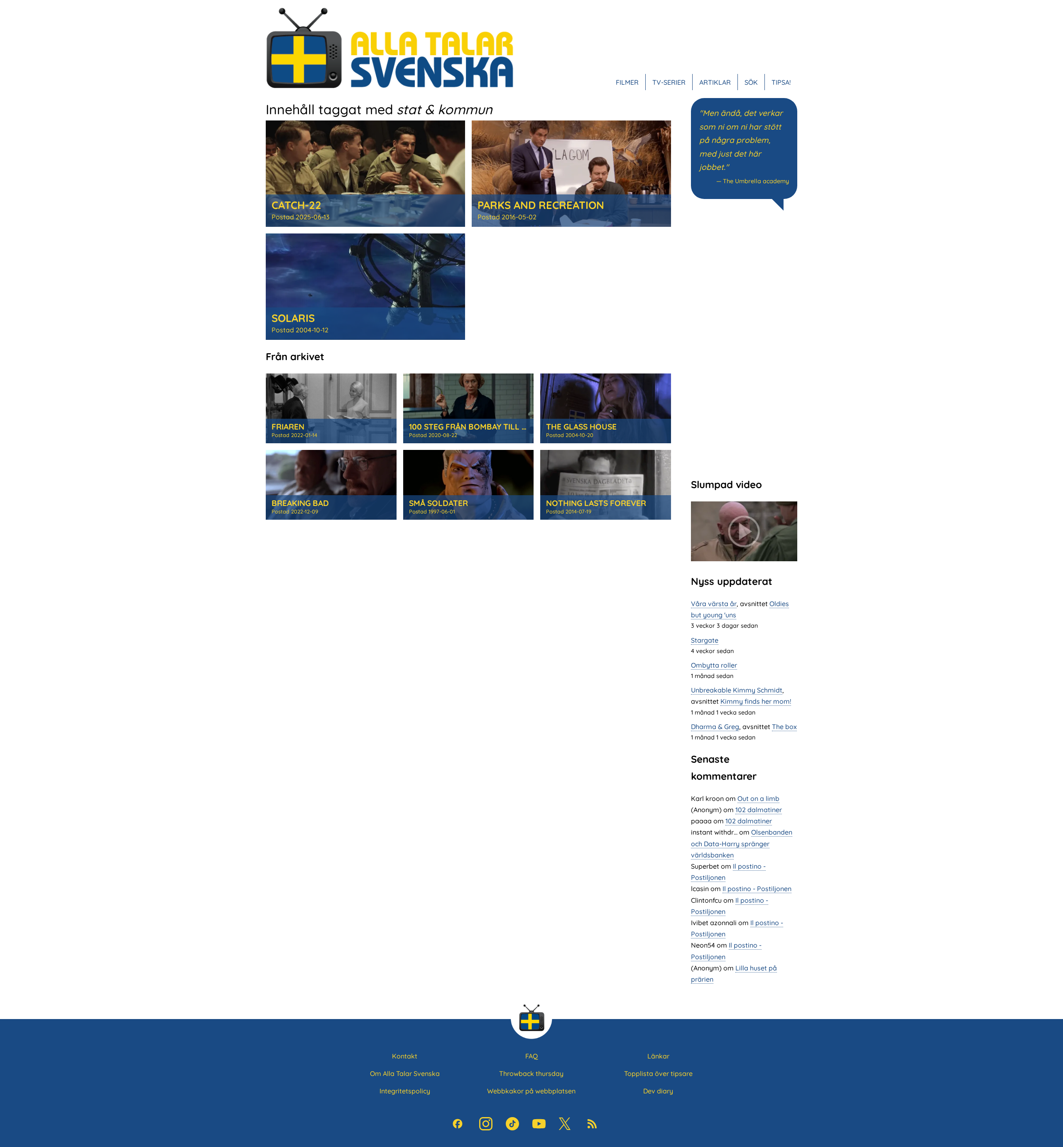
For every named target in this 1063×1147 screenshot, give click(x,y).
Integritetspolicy (405, 1091)
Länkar (658, 1056)
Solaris (293, 317)
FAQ (531, 1056)
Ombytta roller (714, 665)
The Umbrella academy (756, 181)
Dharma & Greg (715, 726)
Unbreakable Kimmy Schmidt (736, 690)
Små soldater (438, 503)
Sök (751, 82)
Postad (300, 217)
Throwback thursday (531, 1073)
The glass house (581, 427)
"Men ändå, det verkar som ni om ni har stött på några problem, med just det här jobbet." (741, 140)
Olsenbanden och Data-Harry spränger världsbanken (741, 843)
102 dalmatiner (758, 810)
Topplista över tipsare (658, 1073)
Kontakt (404, 1056)
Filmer (627, 82)
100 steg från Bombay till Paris (476, 427)
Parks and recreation (541, 204)
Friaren (288, 427)
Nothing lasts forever (596, 503)
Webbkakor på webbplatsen (531, 1091)
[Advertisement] (744, 343)
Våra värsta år (714, 603)
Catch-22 (296, 204)
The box (784, 726)
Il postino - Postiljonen (757, 888)
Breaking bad (300, 503)
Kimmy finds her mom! (755, 701)
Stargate (704, 640)
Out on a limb (758, 798)
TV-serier (669, 82)
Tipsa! (781, 82)
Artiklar (715, 82)
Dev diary (658, 1091)
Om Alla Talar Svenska (405, 1073)
